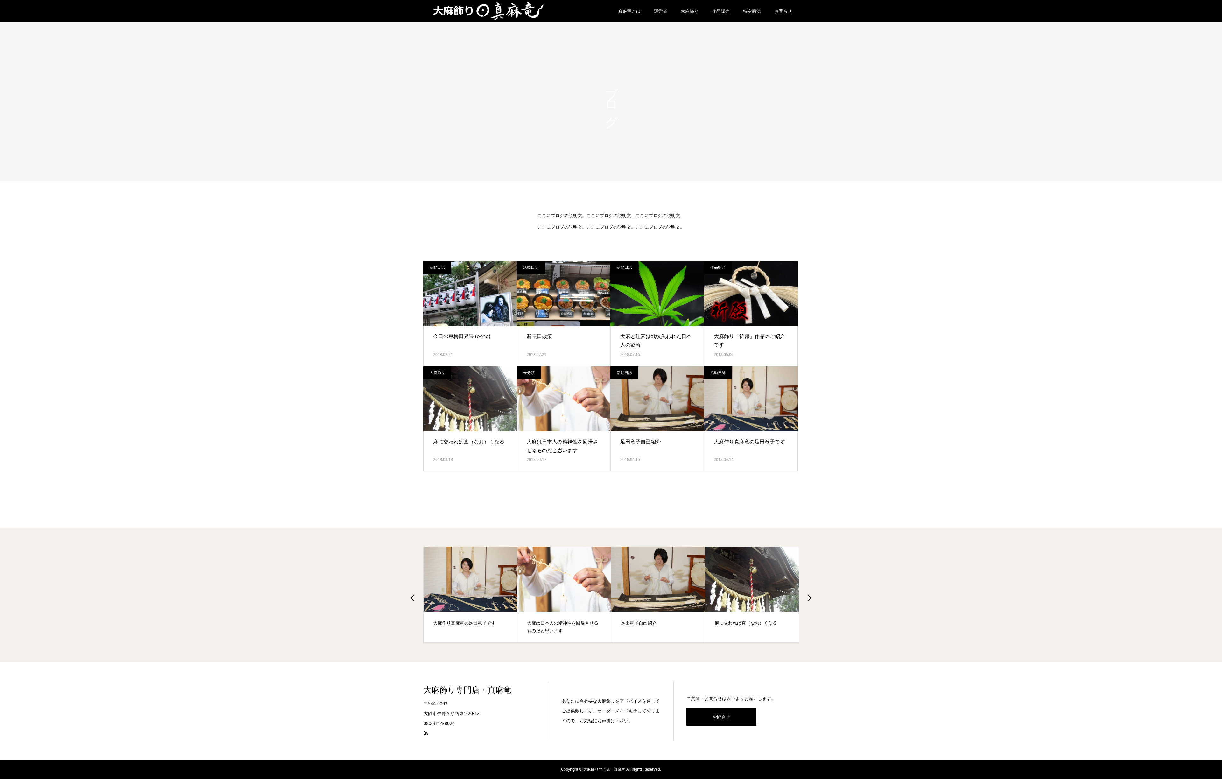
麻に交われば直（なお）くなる (468, 441)
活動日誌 (437, 267)
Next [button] (809, 598)
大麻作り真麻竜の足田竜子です (749, 441)
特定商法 (752, 11)
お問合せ (783, 11)
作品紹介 (718, 267)
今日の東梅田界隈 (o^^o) (461, 336)
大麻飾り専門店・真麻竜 (467, 690)
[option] (470, 594)
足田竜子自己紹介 (640, 441)
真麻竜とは (629, 11)
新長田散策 (539, 336)
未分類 (529, 372)
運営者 (660, 11)
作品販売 (721, 11)
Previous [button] (412, 598)
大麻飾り (690, 11)
